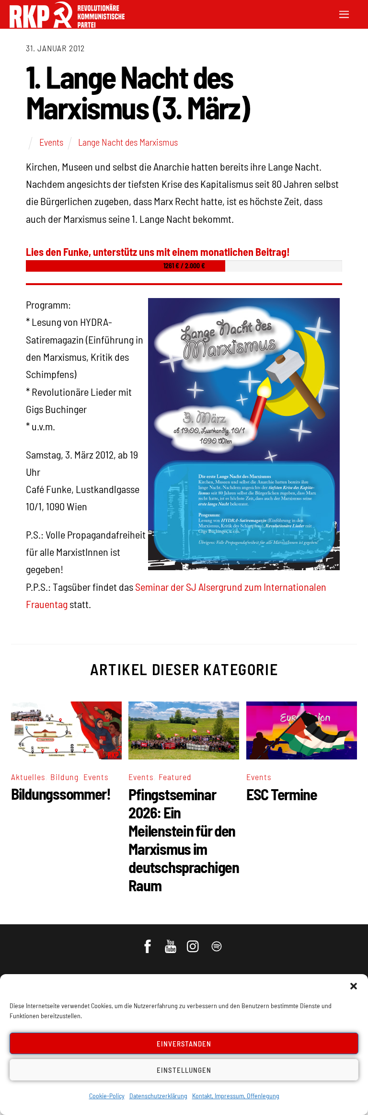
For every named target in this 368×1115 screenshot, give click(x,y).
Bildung (64, 776)
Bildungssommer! (61, 793)
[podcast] (217, 941)
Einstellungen (184, 1070)
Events (51, 142)
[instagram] (194, 941)
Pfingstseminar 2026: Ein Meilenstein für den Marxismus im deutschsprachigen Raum (183, 839)
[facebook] (148, 941)
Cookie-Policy (107, 1096)
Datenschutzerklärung (158, 1096)
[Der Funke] (67, 24)
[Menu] (344, 13)
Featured (175, 776)
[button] (353, 986)
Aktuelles (28, 776)
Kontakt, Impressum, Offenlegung (235, 1096)
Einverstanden (184, 1043)
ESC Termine (281, 794)
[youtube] (171, 941)
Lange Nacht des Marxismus (128, 142)
